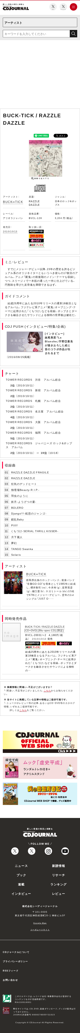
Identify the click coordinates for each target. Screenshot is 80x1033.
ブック (21, 875)
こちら (47, 690)
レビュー (58, 893)
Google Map (40, 922)
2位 (12, 385)
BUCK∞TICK (13, 201)
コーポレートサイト (40, 929)
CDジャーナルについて (16, 952)
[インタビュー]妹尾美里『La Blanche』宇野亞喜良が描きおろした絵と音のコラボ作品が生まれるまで (59, 343)
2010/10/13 (10, 231)
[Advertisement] (40, 75)
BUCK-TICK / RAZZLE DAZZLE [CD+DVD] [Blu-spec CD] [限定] (44, 628)
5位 (12, 438)
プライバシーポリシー (15, 961)
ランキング (58, 884)
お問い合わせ (10, 980)
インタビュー (21, 893)
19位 (44, 453)
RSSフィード (10, 970)
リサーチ (58, 875)
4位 (12, 417)
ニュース (21, 865)
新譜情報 (58, 865)
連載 (21, 884)
